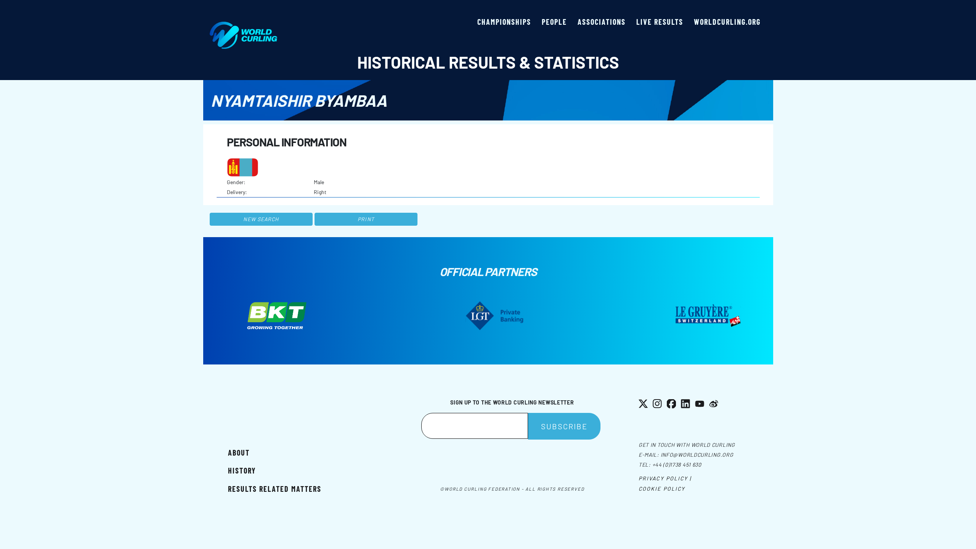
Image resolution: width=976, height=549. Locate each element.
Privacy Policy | (665, 478)
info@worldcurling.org (697, 454)
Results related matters (274, 488)
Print (366, 219)
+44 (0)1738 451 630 (677, 464)
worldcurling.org (727, 21)
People (554, 21)
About (239, 452)
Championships (504, 21)
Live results (659, 21)
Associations (602, 21)
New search (261, 219)
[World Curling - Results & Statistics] (243, 25)
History (242, 470)
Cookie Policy (662, 488)
